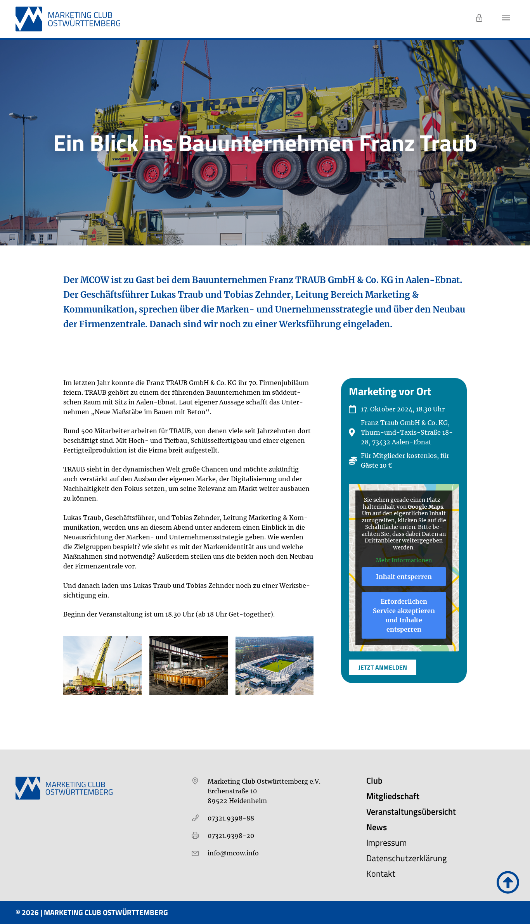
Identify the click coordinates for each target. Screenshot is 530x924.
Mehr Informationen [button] (404, 560)
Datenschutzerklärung (406, 858)
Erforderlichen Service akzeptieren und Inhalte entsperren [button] (404, 615)
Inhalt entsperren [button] (404, 576)
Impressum (386, 842)
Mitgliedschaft (392, 796)
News (376, 827)
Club (374, 780)
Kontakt (380, 873)
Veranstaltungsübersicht (411, 811)
